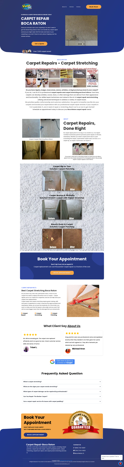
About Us (64, 7)
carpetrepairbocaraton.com (66, 460)
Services (71, 7)
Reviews (78, 7)
